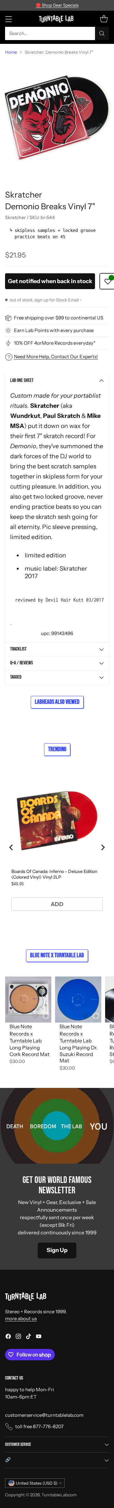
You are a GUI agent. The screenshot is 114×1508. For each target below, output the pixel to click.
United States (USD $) (36, 1483)
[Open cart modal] (103, 18)
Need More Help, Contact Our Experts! (56, 356)
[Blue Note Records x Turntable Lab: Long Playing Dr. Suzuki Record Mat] (78, 1000)
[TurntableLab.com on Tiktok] (28, 1337)
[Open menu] (8, 18)
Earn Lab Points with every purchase (54, 330)
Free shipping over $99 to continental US (58, 318)
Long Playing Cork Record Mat (29, 1050)
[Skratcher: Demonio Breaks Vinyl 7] (57, 117)
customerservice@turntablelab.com (44, 1415)
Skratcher (23, 194)
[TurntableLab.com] (57, 19)
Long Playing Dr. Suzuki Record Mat (78, 1054)
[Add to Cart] (46, 1016)
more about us (21, 1318)
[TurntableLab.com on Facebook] (8, 1337)
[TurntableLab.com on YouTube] (38, 1337)
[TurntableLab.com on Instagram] (18, 1337)
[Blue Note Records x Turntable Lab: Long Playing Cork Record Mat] (28, 1000)
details (95, 5)
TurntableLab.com (59, 1494)
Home (11, 52)
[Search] (102, 33)
